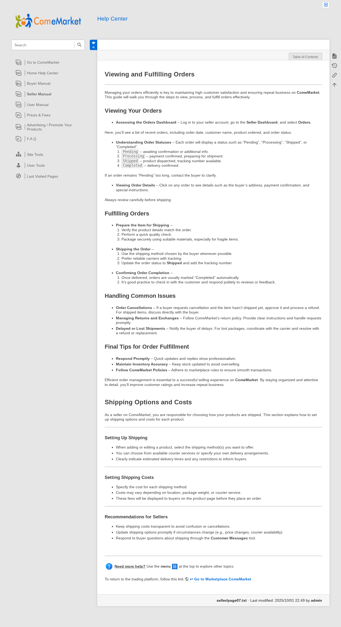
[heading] (48, 62)
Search (79, 45)
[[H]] (48, 21)
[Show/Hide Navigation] (93, 45)
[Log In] (326, 5)
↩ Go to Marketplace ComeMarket (220, 579)
